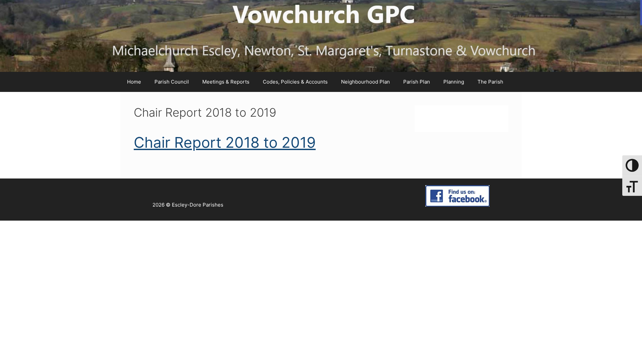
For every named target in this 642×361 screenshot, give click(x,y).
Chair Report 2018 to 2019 (225, 142)
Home (134, 82)
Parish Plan (416, 82)
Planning (453, 82)
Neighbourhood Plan (365, 82)
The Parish (490, 82)
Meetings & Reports (225, 82)
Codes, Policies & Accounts (295, 82)
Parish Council (171, 82)
